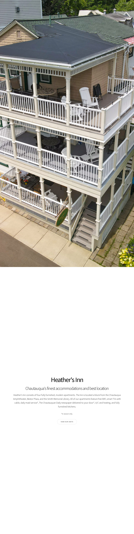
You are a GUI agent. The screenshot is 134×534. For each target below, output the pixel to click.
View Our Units (67, 422)
